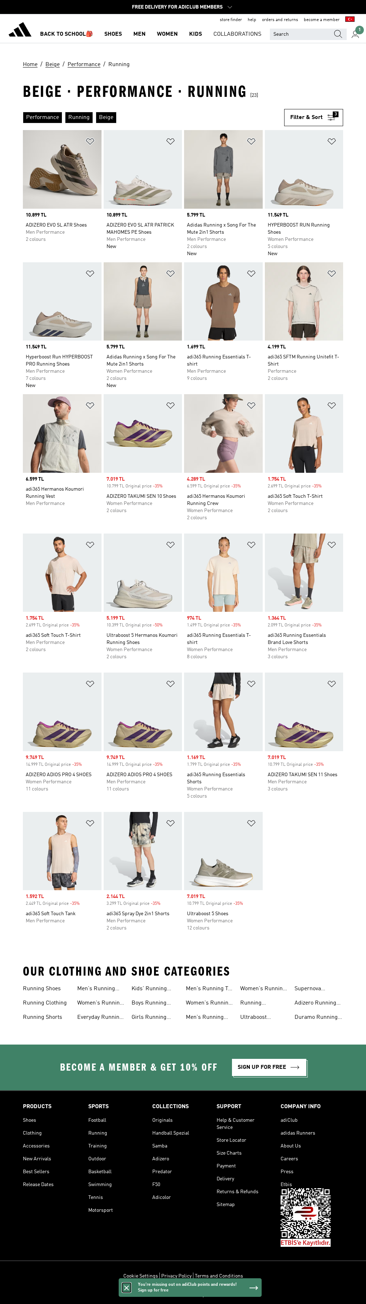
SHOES (113, 34)
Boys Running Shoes (149, 1003)
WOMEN (167, 34)
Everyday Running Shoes (100, 1018)
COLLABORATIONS (237, 34)
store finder (231, 20)
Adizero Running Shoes (315, 1003)
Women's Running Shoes (100, 1003)
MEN (139, 34)
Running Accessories (255, 1003)
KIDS (195, 34)
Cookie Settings (140, 1276)
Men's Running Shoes (96, 989)
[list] (153, 117)
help (252, 20)
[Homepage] (20, 30)
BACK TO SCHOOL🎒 (66, 34)
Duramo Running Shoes (316, 1018)
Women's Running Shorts (263, 989)
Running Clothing (45, 1003)
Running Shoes (42, 989)
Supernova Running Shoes (313, 989)
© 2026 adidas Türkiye (183, 1294)
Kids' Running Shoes (149, 989)
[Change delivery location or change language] (349, 20)
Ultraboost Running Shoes (259, 1018)
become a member (322, 20)
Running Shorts (42, 1017)
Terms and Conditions (219, 1276)
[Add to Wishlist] (90, 143)
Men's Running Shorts (205, 1018)
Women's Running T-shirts (209, 1003)
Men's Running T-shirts (208, 989)
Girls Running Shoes (149, 1018)
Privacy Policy (176, 1276)
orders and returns (280, 20)
